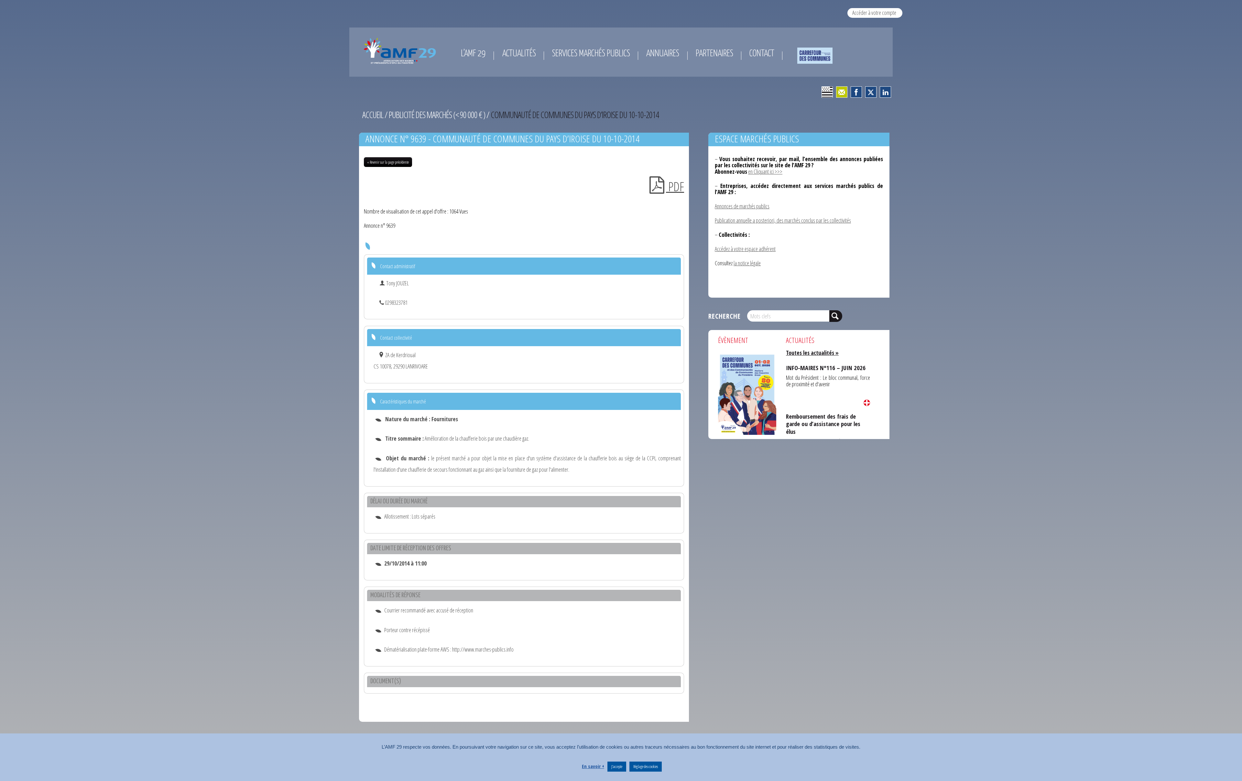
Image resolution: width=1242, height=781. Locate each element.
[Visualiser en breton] (827, 92)
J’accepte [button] (616, 766)
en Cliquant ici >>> (765, 171)
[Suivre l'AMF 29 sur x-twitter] (871, 92)
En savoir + (593, 766)
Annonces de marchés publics (742, 206)
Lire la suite (867, 403)
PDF (675, 186)
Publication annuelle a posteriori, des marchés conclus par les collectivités (783, 220)
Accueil (372, 115)
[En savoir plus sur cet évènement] (747, 394)
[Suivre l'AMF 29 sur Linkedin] (885, 92)
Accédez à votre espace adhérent (745, 249)
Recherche (724, 316)
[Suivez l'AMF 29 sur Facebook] (856, 92)
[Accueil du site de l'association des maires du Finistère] (401, 51)
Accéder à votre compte (874, 12)
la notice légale (747, 263)
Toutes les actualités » (812, 353)
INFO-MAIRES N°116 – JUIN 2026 (818, 366)
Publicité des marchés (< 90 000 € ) (437, 115)
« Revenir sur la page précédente (388, 162)
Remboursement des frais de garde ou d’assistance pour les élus (826, 417)
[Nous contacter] (841, 92)
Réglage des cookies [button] (645, 766)
